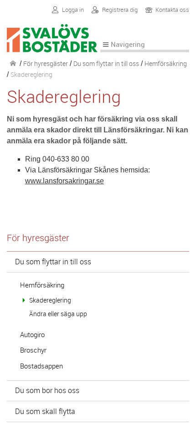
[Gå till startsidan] (53, 46)
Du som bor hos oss (47, 390)
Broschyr (33, 349)
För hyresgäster (45, 63)
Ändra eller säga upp (58, 313)
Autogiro (32, 334)
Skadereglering (50, 300)
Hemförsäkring (165, 63)
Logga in (73, 9)
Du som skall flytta (45, 411)
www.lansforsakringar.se (64, 181)
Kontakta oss (172, 10)
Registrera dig (120, 9)
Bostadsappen (41, 365)
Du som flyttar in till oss (106, 63)
